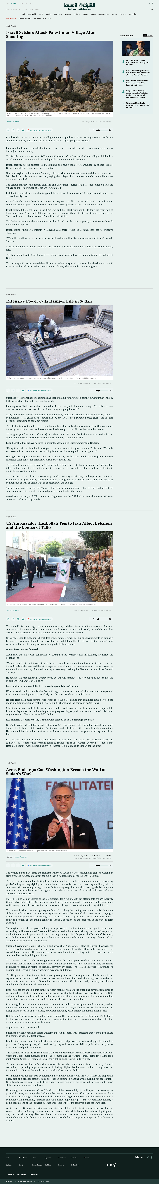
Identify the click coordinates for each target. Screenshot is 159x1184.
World (41, 14)
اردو (26, 3)
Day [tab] (145, 35)
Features (123, 14)
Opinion (48, 14)
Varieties (67, 14)
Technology (133, 14)
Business (77, 14)
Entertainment (103, 14)
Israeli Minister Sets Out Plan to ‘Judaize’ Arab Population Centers (137, 83)
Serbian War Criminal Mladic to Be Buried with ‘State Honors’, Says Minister (47, 19)
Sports (93, 14)
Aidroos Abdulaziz (20, 857)
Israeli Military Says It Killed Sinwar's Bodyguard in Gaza (137, 63)
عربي (7, 3)
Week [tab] (150, 35)
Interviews (58, 14)
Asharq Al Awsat (13, 122)
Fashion (114, 14)
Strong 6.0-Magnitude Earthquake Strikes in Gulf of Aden (138, 105)
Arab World (32, 14)
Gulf (23, 14)
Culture (85, 14)
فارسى (31, 3)
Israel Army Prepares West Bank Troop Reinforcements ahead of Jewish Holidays (138, 73)
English (13, 3)
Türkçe (20, 3)
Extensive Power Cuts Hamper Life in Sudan (49, 301)
